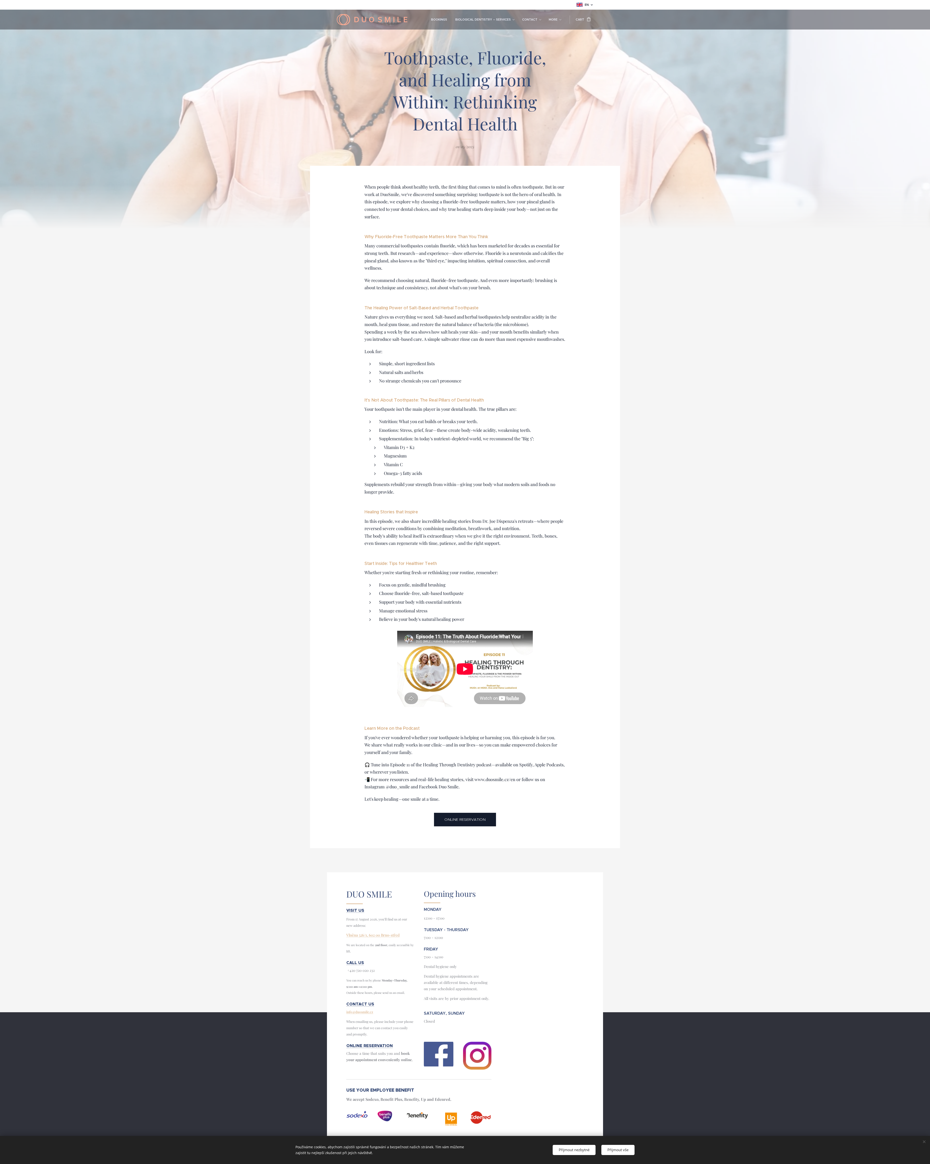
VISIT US (355, 910)
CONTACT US (360, 1004)
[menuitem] (439, 20)
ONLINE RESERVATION (369, 1045)
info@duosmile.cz (359, 1012)
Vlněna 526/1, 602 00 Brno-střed (373, 935)
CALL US (355, 962)
